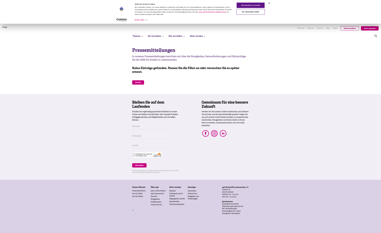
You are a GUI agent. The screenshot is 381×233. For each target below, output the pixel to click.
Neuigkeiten (155, 199)
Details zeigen (140, 20)
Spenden (172, 191)
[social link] (206, 133)
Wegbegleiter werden (177, 199)
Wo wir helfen (154, 36)
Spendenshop (174, 202)
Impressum (192, 191)
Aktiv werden (196, 36)
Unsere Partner (156, 205)
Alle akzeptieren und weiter (250, 5)
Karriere (320, 28)
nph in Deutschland (158, 191)
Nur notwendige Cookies (250, 12)
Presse (335, 28)
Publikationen (156, 202)
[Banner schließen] (269, 3)
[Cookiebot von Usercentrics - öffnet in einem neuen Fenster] (121, 19)
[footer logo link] (153, 213)
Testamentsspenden (176, 204)
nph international (157, 194)
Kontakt (310, 28)
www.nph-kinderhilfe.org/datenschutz (213, 12)
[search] (375, 36)
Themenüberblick (138, 191)
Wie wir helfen (175, 36)
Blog (328, 28)
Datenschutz (192, 194)
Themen (136, 36)
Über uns (300, 28)
